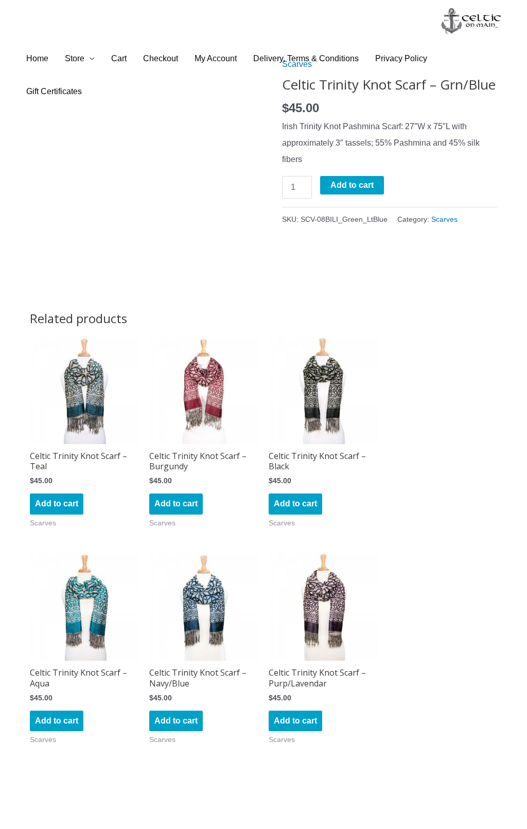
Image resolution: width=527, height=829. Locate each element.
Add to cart (352, 185)
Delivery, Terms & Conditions (306, 58)
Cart (119, 58)
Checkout (160, 58)
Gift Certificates (54, 91)
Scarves (444, 219)
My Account (216, 58)
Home (37, 58)
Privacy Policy (401, 58)
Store (74, 58)
